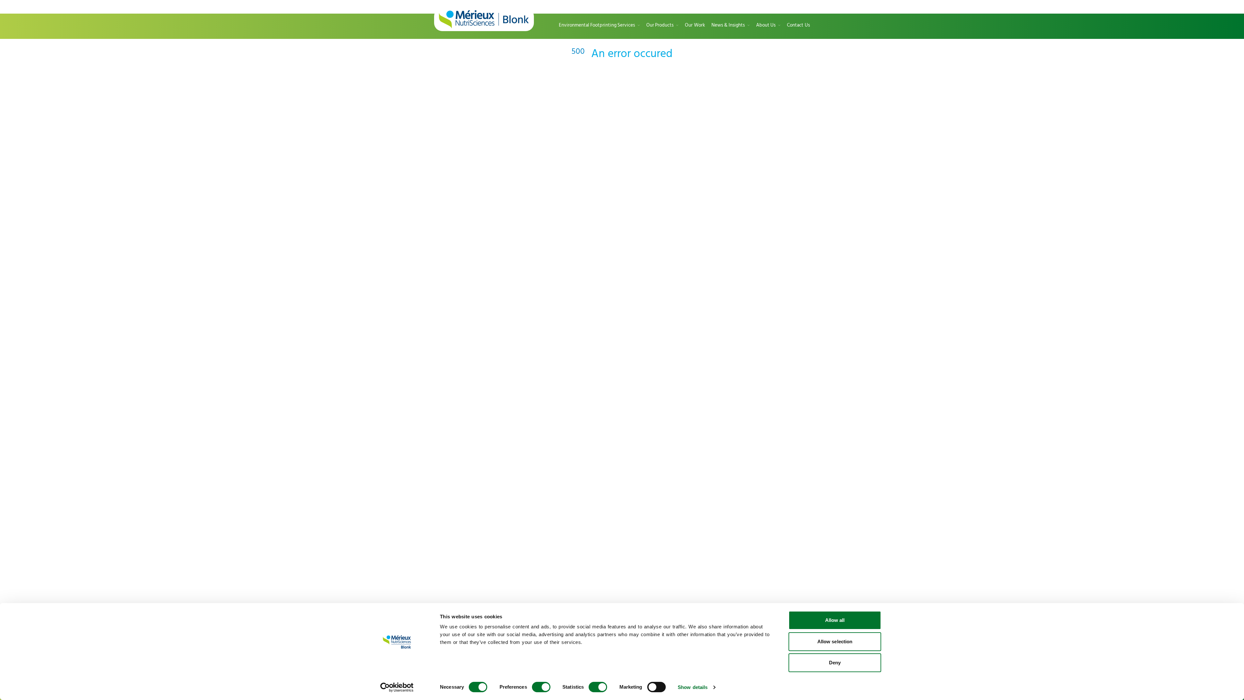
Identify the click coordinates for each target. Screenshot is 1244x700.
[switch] (541, 687)
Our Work (695, 25)
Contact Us (798, 25)
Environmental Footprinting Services (597, 25)
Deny (835, 662)
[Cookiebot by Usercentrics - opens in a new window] (397, 687)
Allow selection (835, 641)
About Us (766, 25)
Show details (693, 687)
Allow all (835, 620)
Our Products (660, 25)
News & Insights (728, 25)
